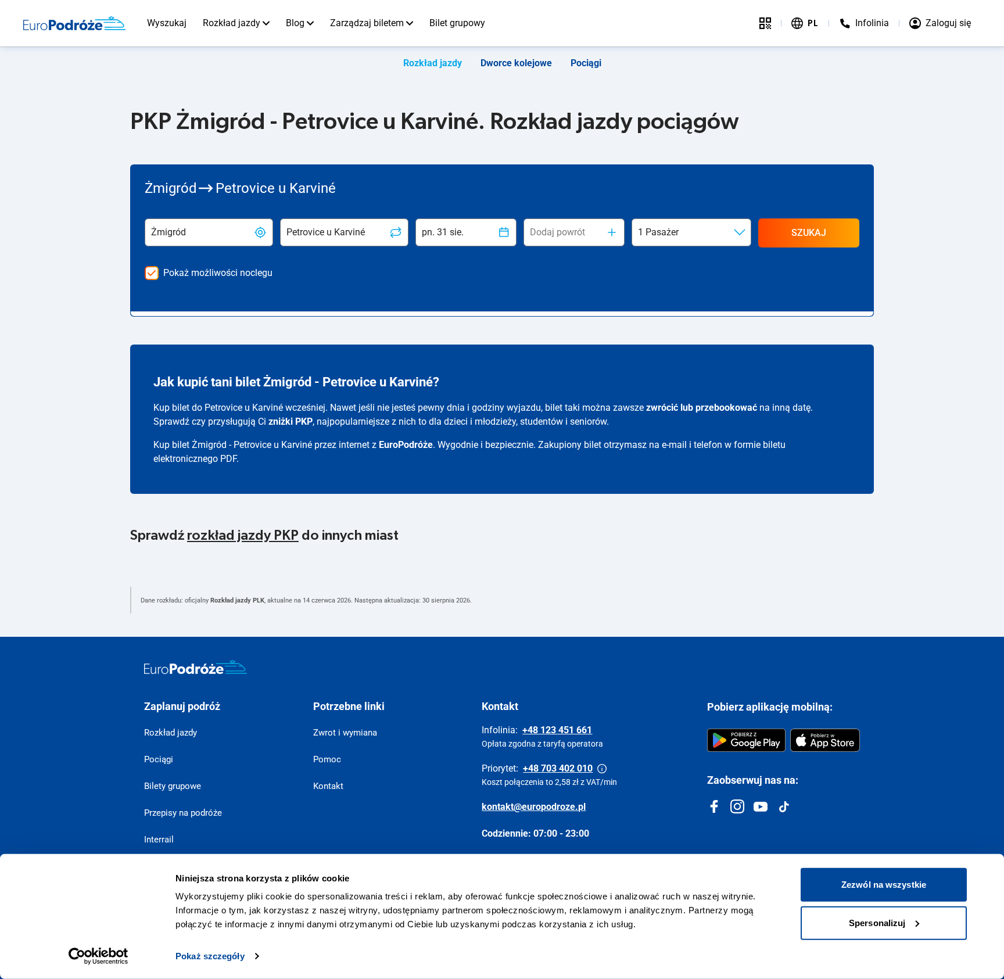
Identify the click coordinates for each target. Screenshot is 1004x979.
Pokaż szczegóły (210, 956)
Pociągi (586, 63)
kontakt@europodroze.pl (534, 806)
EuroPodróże (406, 444)
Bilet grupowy (457, 22)
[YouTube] (761, 806)
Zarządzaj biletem (367, 22)
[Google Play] (746, 740)
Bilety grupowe (172, 786)
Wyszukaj (167, 22)
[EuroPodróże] (195, 667)
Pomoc (327, 759)
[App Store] (825, 740)
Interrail (159, 839)
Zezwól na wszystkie (883, 885)
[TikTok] (784, 806)
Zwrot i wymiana (345, 732)
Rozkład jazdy (231, 22)
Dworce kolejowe (516, 63)
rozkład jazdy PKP (243, 536)
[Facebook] (714, 806)
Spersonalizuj (877, 922)
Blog (295, 22)
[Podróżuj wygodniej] (765, 23)
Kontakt (328, 786)
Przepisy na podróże (183, 813)
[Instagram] (737, 806)
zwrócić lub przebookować (701, 407)
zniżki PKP (290, 421)
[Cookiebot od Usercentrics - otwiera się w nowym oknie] (98, 956)
